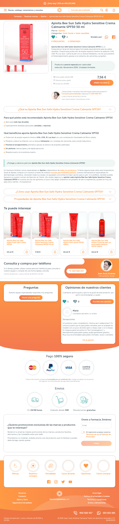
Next (46, 47)
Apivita (43, 16)
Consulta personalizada (80, 10)
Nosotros (22, 493)
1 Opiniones (74, 41)
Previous (6, 47)
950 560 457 (96, 94)
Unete (96, 443)
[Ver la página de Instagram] (56, 482)
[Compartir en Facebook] (113, 37)
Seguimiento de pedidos (22, 503)
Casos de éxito (68, 474)
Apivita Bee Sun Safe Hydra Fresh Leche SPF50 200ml (73, 242)
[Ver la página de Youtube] (70, 482)
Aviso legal (97, 493)
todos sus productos (68, 170)
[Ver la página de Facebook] (48, 482)
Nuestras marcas (31, 16)
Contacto (22, 496)
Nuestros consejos (33, 475)
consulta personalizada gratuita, (63, 173)
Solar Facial (68, 33)
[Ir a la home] (59, 496)
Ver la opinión (88, 340)
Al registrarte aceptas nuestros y (98, 434)
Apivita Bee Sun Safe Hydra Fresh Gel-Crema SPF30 (16, 242)
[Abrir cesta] (113, 10)
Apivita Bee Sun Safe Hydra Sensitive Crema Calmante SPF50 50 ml (44, 242)
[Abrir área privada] (106, 10)
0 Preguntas (57, 41)
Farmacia (17, 16)
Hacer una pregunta (31, 297)
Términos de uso (92, 434)
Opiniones (86, 474)
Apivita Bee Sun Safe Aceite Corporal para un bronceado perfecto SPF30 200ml (101, 243)
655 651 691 (109, 513)
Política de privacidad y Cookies (97, 496)
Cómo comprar (103, 474)
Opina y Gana (22, 499)
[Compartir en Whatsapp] (106, 37)
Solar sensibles (82, 33)
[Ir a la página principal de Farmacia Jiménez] (59, 10)
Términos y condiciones (96, 499)
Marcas (15, 474)
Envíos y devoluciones (97, 503)
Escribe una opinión (102, 302)
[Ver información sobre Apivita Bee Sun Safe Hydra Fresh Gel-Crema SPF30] (17, 225)
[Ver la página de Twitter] (63, 482)
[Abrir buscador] (101, 10)
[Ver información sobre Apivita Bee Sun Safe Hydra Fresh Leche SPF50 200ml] (73, 225)
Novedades (51, 474)
